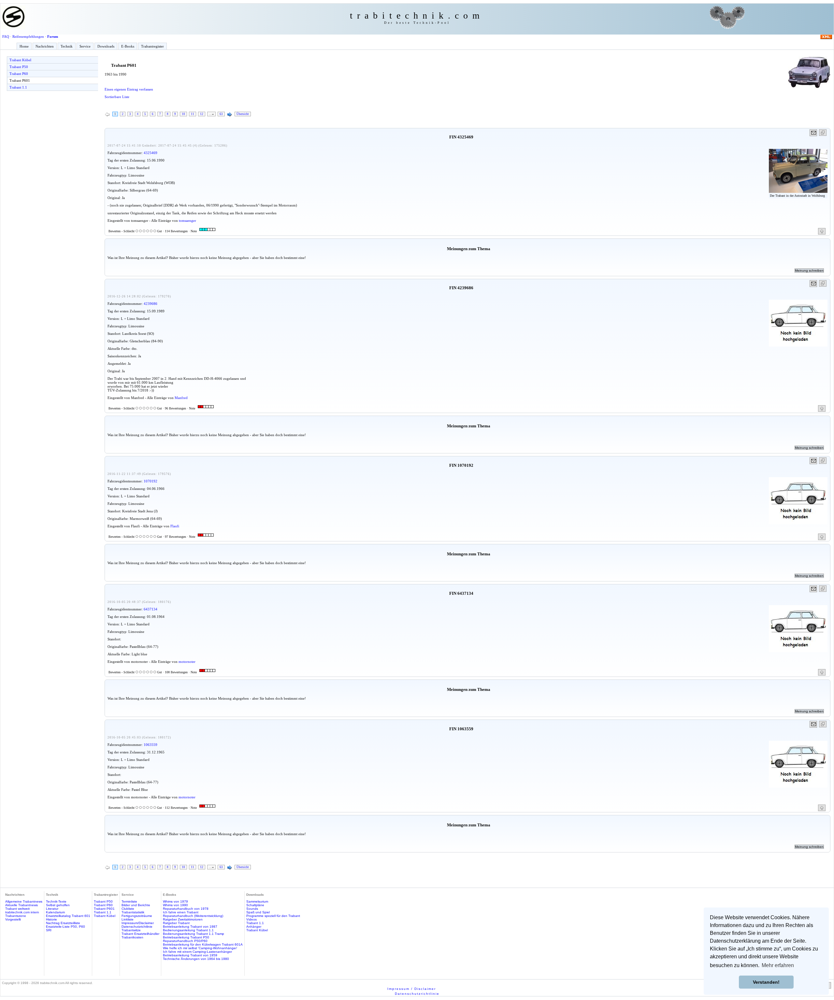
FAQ (5, 36)
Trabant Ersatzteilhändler (140, 934)
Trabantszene (15, 916)
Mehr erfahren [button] (778, 965)
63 (221, 114)
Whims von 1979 (175, 901)
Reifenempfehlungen (28, 36)
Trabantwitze (131, 930)
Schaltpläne (255, 905)
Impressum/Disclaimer (138, 923)
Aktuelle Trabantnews (21, 905)
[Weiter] (229, 114)
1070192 (150, 481)
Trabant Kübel (20, 60)
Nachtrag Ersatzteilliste (63, 923)
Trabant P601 (19, 80)
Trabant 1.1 (18, 87)
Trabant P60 (18, 74)
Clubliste (128, 908)
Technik (67, 46)
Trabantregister (152, 46)
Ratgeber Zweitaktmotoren (183, 919)
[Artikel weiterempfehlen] (813, 133)
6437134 (150, 609)
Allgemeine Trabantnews (23, 901)
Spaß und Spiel (258, 912)
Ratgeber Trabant (176, 923)
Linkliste (128, 919)
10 (183, 114)
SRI (48, 930)
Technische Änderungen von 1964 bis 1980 (196, 959)
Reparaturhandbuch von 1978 (185, 908)
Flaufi (174, 526)
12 (201, 114)
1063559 (150, 745)
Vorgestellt (13, 919)
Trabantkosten (132, 937)
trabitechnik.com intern (22, 912)
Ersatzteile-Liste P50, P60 (65, 926)
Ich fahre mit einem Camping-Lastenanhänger (197, 951)
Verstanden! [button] (766, 982)
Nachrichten (45, 46)
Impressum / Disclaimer (411, 989)
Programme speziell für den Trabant (273, 916)
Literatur (52, 908)
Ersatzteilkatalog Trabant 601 (68, 916)
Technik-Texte (56, 901)
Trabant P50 (18, 67)
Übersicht (243, 114)
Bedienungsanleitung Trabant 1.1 (188, 930)
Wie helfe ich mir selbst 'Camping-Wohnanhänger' (200, 948)
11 (192, 114)
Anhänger (253, 926)
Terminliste (129, 901)
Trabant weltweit (17, 908)
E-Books (127, 46)
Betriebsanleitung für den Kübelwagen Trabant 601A (203, 944)
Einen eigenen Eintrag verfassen (129, 89)
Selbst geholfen (58, 905)
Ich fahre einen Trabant (180, 912)
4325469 (150, 153)
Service (85, 46)
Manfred (181, 398)
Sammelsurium (257, 901)
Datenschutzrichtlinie (137, 926)
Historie (51, 919)
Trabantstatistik (133, 912)
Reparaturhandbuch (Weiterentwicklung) (193, 916)
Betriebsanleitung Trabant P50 (186, 937)
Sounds (252, 908)
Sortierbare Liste (117, 97)
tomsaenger (187, 220)
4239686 (150, 304)
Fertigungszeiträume (137, 916)
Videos (251, 919)
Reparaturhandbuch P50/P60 (185, 941)
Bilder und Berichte (136, 905)
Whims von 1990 (175, 905)
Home (24, 46)
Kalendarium (55, 912)
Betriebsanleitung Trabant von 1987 (190, 926)
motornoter (187, 662)
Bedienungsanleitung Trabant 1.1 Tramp (193, 934)
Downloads (105, 46)
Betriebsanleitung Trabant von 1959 (190, 955)
